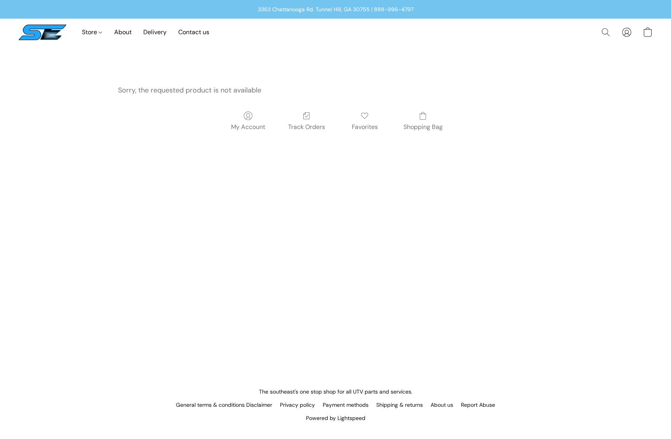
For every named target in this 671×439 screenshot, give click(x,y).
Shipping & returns (399, 404)
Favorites (365, 127)
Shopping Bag (423, 127)
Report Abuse (478, 404)
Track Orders (306, 127)
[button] (42, 32)
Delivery (155, 32)
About (123, 32)
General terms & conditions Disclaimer (224, 404)
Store (90, 32)
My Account (248, 127)
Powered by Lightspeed (335, 418)
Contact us (193, 32)
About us (442, 404)
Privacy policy (297, 404)
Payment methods (346, 404)
